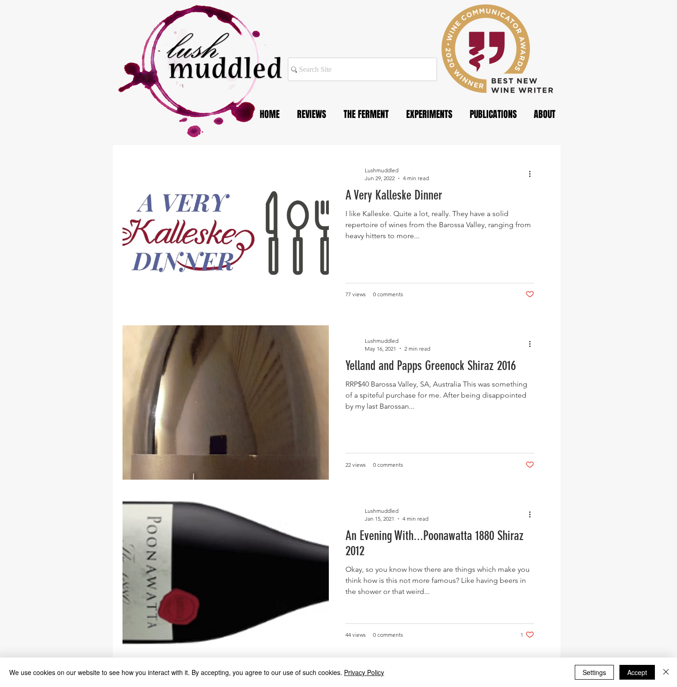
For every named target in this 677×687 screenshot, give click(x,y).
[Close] (665, 672)
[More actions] (532, 173)
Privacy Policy (364, 672)
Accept (637, 672)
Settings (594, 672)
